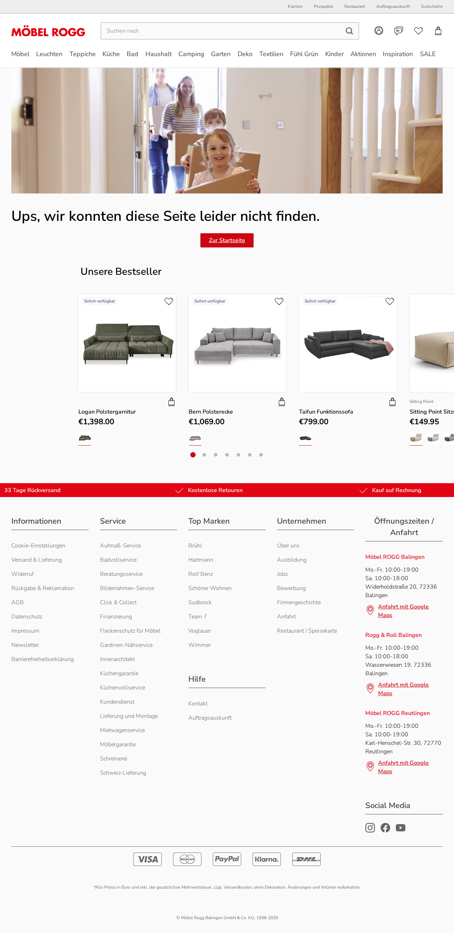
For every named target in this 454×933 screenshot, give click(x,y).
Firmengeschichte (299, 602)
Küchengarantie (119, 673)
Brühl (195, 546)
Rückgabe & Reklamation (42, 588)
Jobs (282, 574)
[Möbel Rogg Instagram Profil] (370, 831)
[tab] (193, 455)
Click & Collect (118, 602)
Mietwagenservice (122, 730)
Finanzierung (116, 617)
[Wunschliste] (418, 31)
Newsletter (25, 645)
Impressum (25, 631)
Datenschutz (26, 617)
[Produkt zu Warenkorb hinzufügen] (171, 402)
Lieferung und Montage (129, 716)
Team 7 (197, 617)
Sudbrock (200, 602)
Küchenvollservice (122, 688)
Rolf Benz (200, 574)
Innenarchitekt (117, 659)
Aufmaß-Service (120, 546)
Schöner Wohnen (210, 588)
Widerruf (22, 574)
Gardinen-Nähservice (126, 645)
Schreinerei (113, 759)
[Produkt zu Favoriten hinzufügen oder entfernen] (169, 301)
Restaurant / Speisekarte (307, 631)
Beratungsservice (121, 574)
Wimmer (199, 645)
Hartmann (200, 560)
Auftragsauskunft (210, 718)
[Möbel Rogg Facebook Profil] (385, 831)
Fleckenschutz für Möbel (130, 631)
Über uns (288, 546)
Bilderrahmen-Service (127, 588)
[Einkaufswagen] (438, 31)
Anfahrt (286, 617)
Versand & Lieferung (36, 560)
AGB (17, 602)
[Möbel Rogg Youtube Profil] (400, 831)
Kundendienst (117, 702)
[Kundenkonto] (379, 30)
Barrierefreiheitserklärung (42, 659)
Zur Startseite (227, 240)
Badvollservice (118, 560)
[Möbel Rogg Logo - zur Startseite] (48, 30)
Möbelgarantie (118, 744)
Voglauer (199, 631)
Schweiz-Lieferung (123, 773)
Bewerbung (291, 588)
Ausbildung (291, 560)
